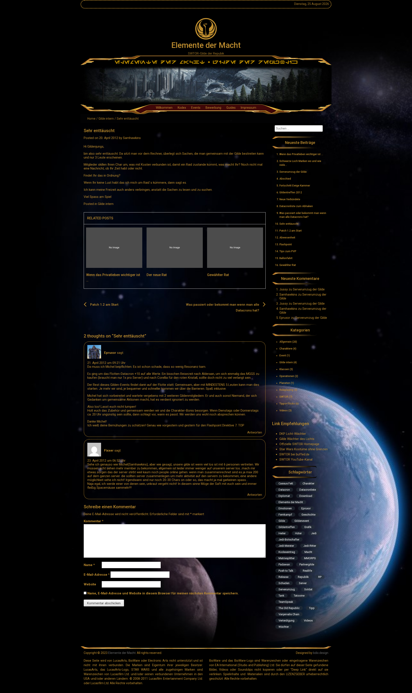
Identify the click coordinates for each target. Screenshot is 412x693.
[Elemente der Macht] (206, 84)
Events (195, 107)
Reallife (307, 570)
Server (303, 583)
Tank (281, 595)
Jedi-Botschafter (289, 539)
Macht (308, 552)
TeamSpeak (286, 601)
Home (91, 118)
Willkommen (164, 107)
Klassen (284, 369)
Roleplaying (286, 389)
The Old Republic (289, 608)
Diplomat (284, 496)
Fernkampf (285, 514)
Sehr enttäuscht (288, 223)
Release (283, 577)
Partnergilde (306, 564)
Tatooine (299, 595)
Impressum (248, 107)
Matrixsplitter (287, 558)
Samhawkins (132, 138)
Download (305, 496)
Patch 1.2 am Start (104, 305)
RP (319, 577)
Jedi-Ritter (309, 545)
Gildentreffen (287, 527)
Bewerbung (213, 107)
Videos (283, 410)
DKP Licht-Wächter (292, 434)
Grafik (308, 527)
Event (282, 355)
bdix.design (320, 653)
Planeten (284, 383)
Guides (231, 107)
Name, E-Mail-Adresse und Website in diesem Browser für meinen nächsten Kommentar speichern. (163, 593)
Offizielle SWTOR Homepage (299, 444)
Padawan (284, 564)
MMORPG (310, 558)
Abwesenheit (287, 237)
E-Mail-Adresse (97, 575)
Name (89, 565)
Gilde (282, 520)
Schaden (284, 583)
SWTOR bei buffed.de (294, 454)
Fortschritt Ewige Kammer (294, 185)
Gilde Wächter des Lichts (296, 439)
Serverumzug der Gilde (293, 171)
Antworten (254, 432)
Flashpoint (285, 244)
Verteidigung (286, 620)
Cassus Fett (286, 483)
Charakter (308, 483)
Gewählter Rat (218, 275)
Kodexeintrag (287, 552)
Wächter (284, 626)
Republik (303, 577)
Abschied (285, 178)
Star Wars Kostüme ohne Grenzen (303, 449)
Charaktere (285, 348)
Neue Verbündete (289, 199)
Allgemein (285, 341)
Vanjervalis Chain (289, 614)
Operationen (286, 376)
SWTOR (283, 396)
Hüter (298, 533)
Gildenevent (301, 520)
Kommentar (93, 521)
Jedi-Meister (286, 545)
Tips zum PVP (287, 251)
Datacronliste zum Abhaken (296, 206)
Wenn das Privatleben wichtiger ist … (301, 154)
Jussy (283, 289)
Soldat (308, 589)
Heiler (282, 533)
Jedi (314, 533)
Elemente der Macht (206, 45)
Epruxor (110, 353)
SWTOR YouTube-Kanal (295, 459)
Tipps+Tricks (287, 403)
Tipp (312, 608)
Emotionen (285, 508)
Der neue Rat (157, 275)
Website (90, 584)
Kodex (182, 107)
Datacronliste (307, 489)
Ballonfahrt (285, 258)
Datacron (284, 489)
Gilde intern (106, 118)
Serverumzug (287, 589)
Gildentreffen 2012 (290, 192)
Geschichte (308, 514)
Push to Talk (286, 570)
